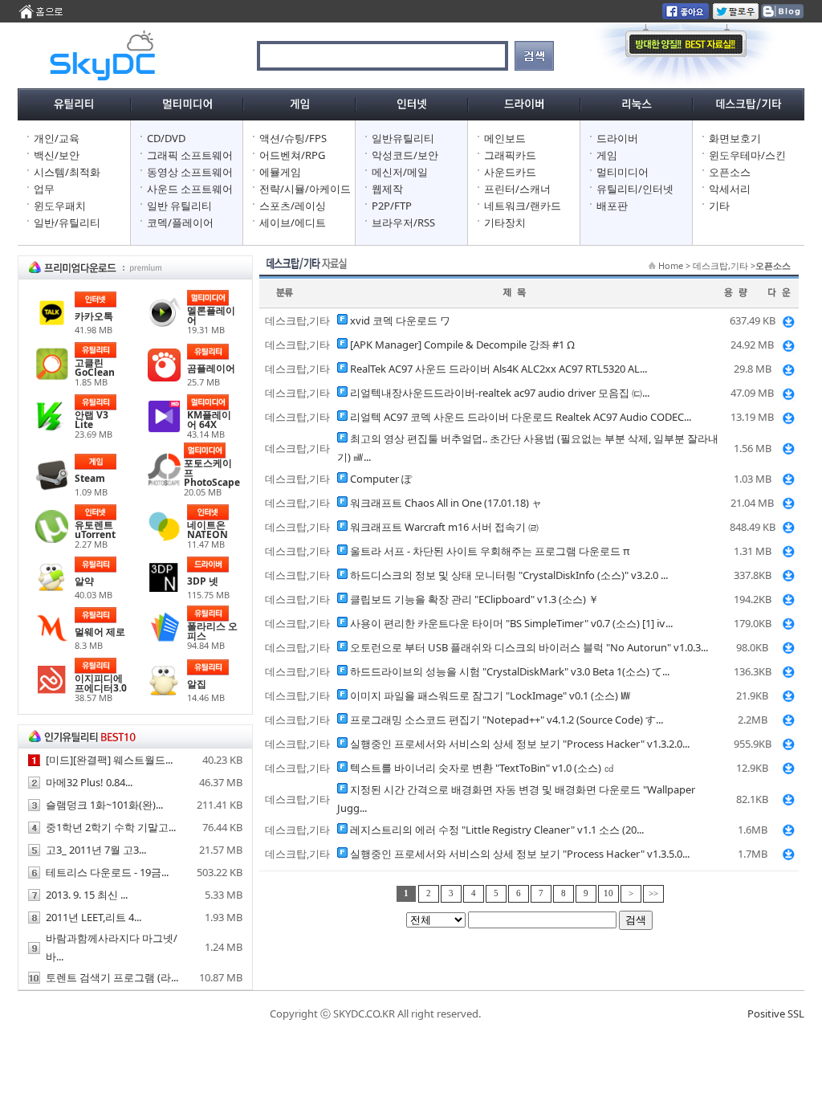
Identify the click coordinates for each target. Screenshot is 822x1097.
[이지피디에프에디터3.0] (51, 692)
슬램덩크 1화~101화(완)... (104, 804)
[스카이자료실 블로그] (781, 15)
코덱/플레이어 (180, 222)
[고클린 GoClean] (51, 376)
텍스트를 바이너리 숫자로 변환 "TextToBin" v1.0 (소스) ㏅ (482, 768)
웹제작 (387, 188)
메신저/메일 (400, 172)
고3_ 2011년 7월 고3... (96, 849)
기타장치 (505, 222)
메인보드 (505, 138)
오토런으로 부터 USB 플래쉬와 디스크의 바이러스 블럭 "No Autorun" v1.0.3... (529, 647)
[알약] (51, 590)
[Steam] (51, 487)
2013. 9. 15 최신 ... (87, 894)
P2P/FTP (392, 205)
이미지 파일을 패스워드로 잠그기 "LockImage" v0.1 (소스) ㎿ (490, 695)
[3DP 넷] (164, 590)
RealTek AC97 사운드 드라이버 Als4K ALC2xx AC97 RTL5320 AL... (498, 368)
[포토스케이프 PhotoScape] (164, 482)
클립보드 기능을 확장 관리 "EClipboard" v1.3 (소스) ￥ (474, 599)
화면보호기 (735, 138)
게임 (606, 155)
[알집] (164, 693)
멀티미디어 (622, 172)
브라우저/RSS (403, 222)
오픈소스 (730, 172)
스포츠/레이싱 (292, 205)
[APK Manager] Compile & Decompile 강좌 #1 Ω (462, 344)
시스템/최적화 (67, 172)
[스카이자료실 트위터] (736, 15)
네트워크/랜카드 (522, 205)
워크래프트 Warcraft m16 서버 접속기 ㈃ (444, 527)
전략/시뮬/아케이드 (305, 188)
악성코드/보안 (405, 155)
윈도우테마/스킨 (747, 155)
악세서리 (730, 188)
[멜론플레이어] (164, 324)
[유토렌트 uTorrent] (51, 539)
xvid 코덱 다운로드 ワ (400, 320)
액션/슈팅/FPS (293, 138)
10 (608, 893)
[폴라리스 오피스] (164, 640)
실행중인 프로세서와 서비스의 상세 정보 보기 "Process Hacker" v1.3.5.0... (520, 853)
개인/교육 (56, 138)
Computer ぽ (381, 478)
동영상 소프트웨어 (190, 172)
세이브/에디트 (292, 222)
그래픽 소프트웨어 (190, 155)
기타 (719, 205)
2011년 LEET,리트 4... (93, 917)
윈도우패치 (60, 205)
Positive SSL (775, 1013)
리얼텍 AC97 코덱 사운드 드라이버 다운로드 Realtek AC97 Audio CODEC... (520, 417)
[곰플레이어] (164, 377)
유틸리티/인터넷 (634, 188)
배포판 (612, 205)
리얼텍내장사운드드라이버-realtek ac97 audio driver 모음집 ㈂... (499, 392)
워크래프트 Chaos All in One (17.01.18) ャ (446, 502)
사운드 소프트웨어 (190, 188)
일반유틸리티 (403, 138)
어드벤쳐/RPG (292, 155)
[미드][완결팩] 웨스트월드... (109, 759)
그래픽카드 (510, 155)
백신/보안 (56, 155)
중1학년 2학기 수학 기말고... (111, 827)
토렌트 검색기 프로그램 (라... (112, 977)
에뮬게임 (280, 172)
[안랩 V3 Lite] (51, 429)
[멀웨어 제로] (51, 641)
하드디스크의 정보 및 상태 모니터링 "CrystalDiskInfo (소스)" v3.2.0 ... (509, 575)
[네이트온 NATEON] (164, 539)
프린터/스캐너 (517, 188)
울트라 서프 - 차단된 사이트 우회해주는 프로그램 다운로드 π (490, 551)
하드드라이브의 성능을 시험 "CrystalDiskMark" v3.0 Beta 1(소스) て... (509, 671)
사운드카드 (510, 172)
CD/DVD (166, 138)
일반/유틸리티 (67, 222)
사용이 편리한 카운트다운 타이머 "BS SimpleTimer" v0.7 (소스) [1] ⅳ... (511, 623)
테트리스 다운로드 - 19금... (107, 872)
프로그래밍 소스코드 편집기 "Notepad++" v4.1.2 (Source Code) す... (506, 719)
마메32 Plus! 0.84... (89, 782)
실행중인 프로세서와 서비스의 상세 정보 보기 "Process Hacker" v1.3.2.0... (520, 743)
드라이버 (617, 138)
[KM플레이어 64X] (164, 429)
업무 (44, 188)
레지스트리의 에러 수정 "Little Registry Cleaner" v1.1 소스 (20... (497, 829)
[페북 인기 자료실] (685, 15)
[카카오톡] (51, 325)
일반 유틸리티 (179, 205)
